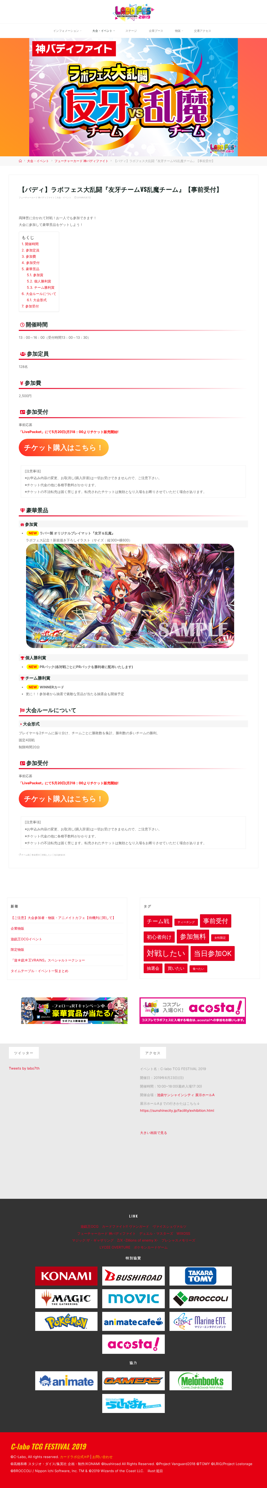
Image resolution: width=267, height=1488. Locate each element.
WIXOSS (185, 1233)
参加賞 (38, 275)
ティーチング (186, 922)
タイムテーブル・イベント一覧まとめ (39, 971)
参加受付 (33, 263)
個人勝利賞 (42, 281)
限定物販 (17, 949)
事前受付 (36, 855)
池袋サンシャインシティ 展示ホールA (186, 1095)
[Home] (21, 161)
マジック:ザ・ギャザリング (94, 1240)
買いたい (176, 968)
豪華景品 (33, 269)
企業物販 (17, 928)
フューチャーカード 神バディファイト (81, 161)
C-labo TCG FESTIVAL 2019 (48, 1446)
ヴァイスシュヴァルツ (171, 1226)
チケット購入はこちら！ (64, 447)
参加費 (31, 256)
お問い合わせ (102, 1457)
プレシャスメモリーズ (180, 1240)
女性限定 (220, 938)
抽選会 (153, 968)
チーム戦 (26, 855)
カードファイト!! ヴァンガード (127, 1226)
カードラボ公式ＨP (74, 1457)
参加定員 (33, 250)
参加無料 (193, 936)
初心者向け (159, 937)
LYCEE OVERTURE (117, 1247)
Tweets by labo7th (24, 1068)
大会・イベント (38, 161)
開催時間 (32, 244)
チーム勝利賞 (44, 287)
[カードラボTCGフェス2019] (133, 11)
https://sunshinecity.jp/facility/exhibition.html (177, 1110)
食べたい (198, 969)
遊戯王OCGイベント (26, 939)
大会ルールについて (41, 294)
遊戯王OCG (91, 1226)
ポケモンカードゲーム (151, 1247)
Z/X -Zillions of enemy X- (139, 1240)
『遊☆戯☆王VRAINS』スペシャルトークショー (48, 960)
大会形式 (40, 300)
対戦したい (47, 855)
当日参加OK (59, 855)
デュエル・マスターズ (158, 1233)
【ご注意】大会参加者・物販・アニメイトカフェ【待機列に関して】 (63, 918)
